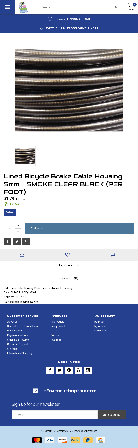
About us (12, 321)
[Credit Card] (100, 440)
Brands (55, 335)
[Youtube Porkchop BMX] (78, 370)
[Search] (116, 7)
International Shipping (19, 353)
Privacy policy (14, 330)
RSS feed (56, 339)
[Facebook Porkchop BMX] (50, 370)
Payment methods (17, 335)
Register (99, 321)
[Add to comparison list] (114, 255)
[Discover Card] (62, 440)
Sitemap (12, 348)
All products (57, 321)
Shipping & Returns (18, 339)
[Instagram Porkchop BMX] (88, 370)
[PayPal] (75, 440)
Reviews (69, 278)
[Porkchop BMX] (26, 7)
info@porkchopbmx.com (69, 391)
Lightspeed (91, 431)
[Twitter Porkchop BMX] (59, 370)
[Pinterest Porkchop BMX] (69, 370)
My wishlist (100, 330)
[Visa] (49, 440)
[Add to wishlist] (68, 255)
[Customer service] (23, 255)
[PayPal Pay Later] (88, 440)
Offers (54, 330)
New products (58, 326)
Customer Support (17, 344)
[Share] (7, 241)
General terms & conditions (22, 326)
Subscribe (114, 414)
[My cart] (131, 7)
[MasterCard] (37, 440)
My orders (100, 326)
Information (69, 265)
